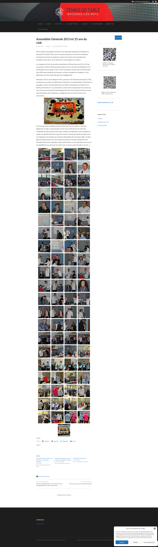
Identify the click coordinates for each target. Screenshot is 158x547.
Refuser (135, 542)
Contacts (100, 118)
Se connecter (39, 524)
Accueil (40, 24)
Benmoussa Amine (112, 540)
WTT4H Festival (43, 29)
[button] (155, 528)
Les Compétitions (71, 24)
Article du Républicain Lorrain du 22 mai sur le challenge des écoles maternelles (49, 483)
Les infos (85, 24)
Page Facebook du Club (105, 102)
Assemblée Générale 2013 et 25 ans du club (61, 40)
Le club (48, 24)
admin (48, 46)
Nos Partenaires (97, 24)
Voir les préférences (149, 542)
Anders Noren (87, 540)
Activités (58, 24)
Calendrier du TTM (103, 122)
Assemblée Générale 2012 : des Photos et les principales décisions (44, 460)
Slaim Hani (102, 540)
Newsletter (110, 24)
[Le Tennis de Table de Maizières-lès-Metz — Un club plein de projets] (79, 12)
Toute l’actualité (102, 125)
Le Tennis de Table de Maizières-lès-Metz (53, 540)
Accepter (121, 542)
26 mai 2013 (40, 46)
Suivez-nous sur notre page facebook (80, 483)
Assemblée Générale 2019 (80, 458)
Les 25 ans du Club (44, 476)
